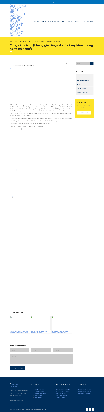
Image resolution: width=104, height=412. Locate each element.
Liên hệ (83, 21)
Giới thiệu (43, 21)
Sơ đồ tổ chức (38, 395)
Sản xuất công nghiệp (62, 391)
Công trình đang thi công (85, 391)
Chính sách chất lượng (40, 393)
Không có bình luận (68, 63)
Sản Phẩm (90, 21)
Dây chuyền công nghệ (84, 393)
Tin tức (76, 21)
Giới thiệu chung (39, 389)
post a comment (18, 368)
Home (11, 41)
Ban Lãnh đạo (38, 397)
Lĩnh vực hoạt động (53, 21)
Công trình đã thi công (84, 389)
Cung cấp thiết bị (61, 393)
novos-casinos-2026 (83, 80)
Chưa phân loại (81, 76)
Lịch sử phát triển (39, 391)
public (79, 84)
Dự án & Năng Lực (67, 21)
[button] (84, 113)
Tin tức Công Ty (81, 88)
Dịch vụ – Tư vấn (60, 397)
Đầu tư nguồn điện (61, 395)
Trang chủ (36, 21)
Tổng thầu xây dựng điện (63, 389)
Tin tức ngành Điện (82, 92)
